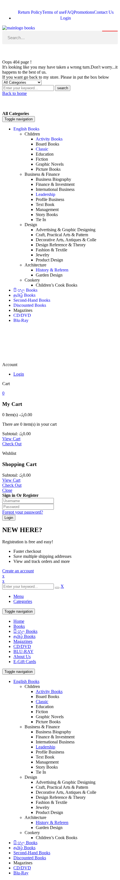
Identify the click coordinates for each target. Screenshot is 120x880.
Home (18, 621)
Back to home (14, 93)
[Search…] (60, 37)
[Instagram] (24, 51)
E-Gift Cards (24, 661)
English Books (26, 681)
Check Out (11, 443)
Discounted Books (29, 857)
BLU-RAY (23, 651)
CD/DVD (22, 646)
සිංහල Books (25, 631)
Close (7, 490)
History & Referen (52, 822)
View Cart (11, 438)
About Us (22, 656)
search (62, 88)
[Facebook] (9, 51)
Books (19, 626)
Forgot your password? (22, 512)
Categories (22, 601)
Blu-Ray (20, 872)
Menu (18, 596)
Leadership (45, 747)
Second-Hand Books (31, 852)
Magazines (22, 641)
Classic (42, 701)
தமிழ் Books (24, 636)
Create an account (18, 570)
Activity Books (49, 691)
